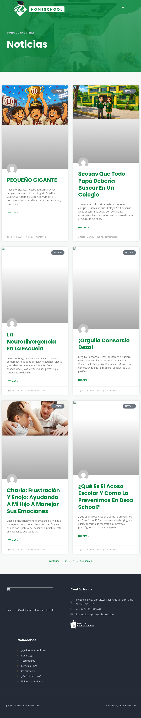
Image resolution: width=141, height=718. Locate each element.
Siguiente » (86, 561)
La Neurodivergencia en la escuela (31, 341)
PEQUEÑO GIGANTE (32, 180)
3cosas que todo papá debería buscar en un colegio (101, 184)
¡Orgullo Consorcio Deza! (104, 344)
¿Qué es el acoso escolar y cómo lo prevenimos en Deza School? (105, 496)
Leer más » (12, 212)
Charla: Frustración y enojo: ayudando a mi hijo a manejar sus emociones (33, 501)
